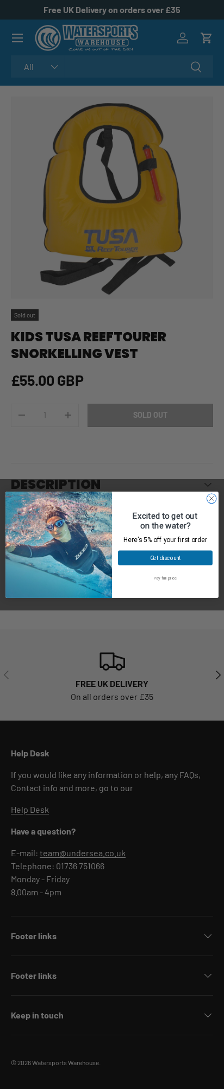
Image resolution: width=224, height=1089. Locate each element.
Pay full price (165, 578)
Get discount (165, 557)
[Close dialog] (211, 499)
